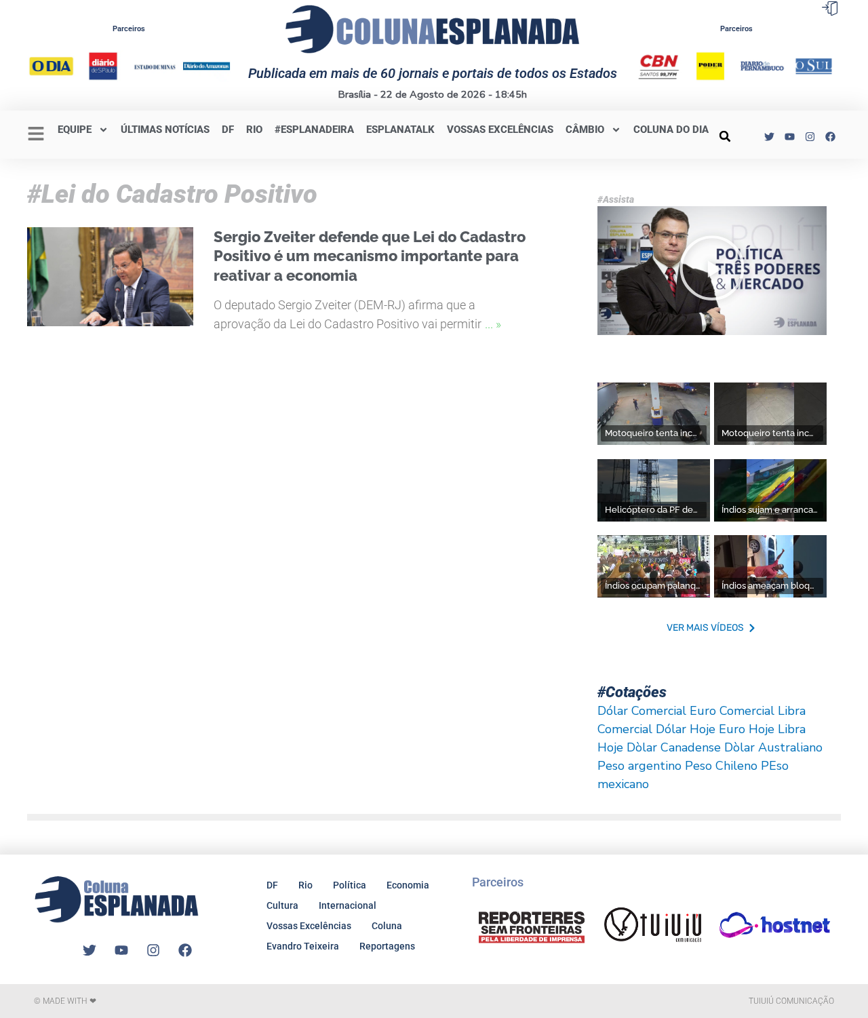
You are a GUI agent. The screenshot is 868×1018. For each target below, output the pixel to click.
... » (493, 324)
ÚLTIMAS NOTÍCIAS (165, 129)
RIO (254, 129)
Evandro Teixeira (303, 946)
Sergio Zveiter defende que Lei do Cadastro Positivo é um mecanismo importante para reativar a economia (370, 256)
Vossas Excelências (500, 129)
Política (349, 885)
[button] (725, 136)
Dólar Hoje (685, 729)
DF (228, 129)
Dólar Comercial (641, 711)
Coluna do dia (671, 129)
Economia (408, 885)
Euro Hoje (746, 729)
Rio (305, 885)
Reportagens (387, 946)
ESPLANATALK (400, 129)
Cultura (282, 905)
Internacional (347, 905)
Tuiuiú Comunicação (791, 1001)
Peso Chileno (721, 766)
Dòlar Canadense (674, 747)
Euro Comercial (732, 711)
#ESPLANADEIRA (314, 129)
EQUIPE (75, 129)
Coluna (387, 925)
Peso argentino (639, 766)
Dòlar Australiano (773, 747)
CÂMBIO (585, 129)
